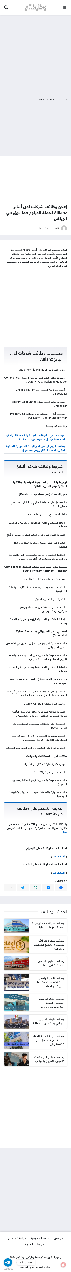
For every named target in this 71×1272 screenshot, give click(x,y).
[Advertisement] (35, 54)
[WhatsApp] (35, 887)
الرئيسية (63, 99)
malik (56, 228)
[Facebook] (61, 887)
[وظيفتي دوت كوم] (35, 7)
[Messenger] (48, 887)
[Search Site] (6, 7)
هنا (65, 832)
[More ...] (10, 887)
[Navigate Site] (65, 7)
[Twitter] (23, 887)
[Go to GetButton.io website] (8, 1269)
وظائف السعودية (47, 99)
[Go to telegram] (8, 1262)
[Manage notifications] (63, 1264)
